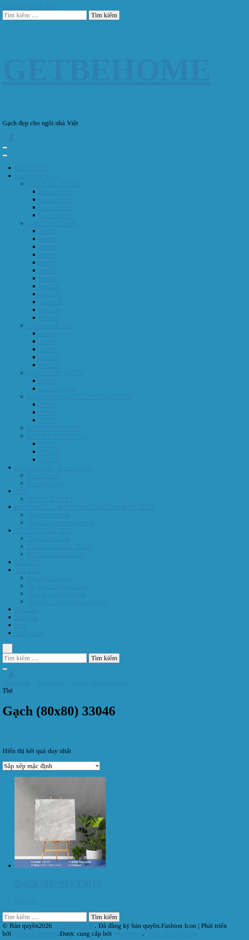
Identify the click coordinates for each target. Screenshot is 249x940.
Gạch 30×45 (55, 199)
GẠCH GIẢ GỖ (49, 325)
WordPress (128, 933)
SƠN (21, 491)
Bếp (20, 625)
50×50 (47, 262)
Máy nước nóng (48, 514)
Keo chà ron (43, 475)
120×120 (51, 302)
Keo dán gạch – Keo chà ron (53, 467)
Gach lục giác (57, 388)
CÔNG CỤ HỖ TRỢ (43, 530)
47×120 (49, 459)
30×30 (47, 231)
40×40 (47, 239)
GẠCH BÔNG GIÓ (53, 428)
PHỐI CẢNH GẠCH (55, 554)
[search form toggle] (7, 648)
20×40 (47, 404)
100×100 (51, 294)
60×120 (49, 286)
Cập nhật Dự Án (49, 577)
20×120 (49, 365)
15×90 (47, 349)
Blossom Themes (34, 933)
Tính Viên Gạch (48, 538)
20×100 (49, 357)
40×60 (47, 254)
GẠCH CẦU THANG (57, 436)
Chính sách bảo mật (171, 933)
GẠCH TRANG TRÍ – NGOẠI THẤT (79, 396)
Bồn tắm (26, 617)
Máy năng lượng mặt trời (61, 522)
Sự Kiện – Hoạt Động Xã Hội (67, 601)
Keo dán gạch (45, 483)
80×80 (47, 278)
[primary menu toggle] (4, 148)
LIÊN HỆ (27, 562)
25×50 (47, 420)
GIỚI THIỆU (32, 168)
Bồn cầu (26, 609)
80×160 (49, 317)
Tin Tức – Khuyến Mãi (58, 585)
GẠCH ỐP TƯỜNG (54, 183)
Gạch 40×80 (55, 215)
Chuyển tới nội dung (30, 6)
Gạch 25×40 (55, 191)
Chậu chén (29, 633)
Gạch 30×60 (55, 207)
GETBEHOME (106, 69)
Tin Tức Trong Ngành (56, 593)
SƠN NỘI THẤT (50, 499)
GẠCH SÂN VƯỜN (55, 372)
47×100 (49, 451)
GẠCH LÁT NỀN (51, 223)
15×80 (47, 341)
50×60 (47, 443)
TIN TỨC (28, 570)
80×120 (49, 309)
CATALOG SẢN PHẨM (60, 546)
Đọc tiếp (26, 901)
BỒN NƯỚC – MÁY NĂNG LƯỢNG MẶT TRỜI (84, 506)
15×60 (47, 333)
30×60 (47, 380)
